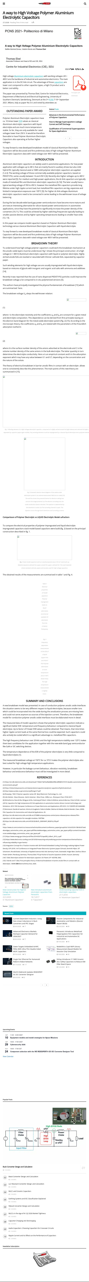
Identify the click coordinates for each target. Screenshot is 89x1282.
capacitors (58, 82)
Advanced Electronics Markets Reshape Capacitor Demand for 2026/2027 (25, 933)
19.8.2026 (61, 942)
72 (25, 954)
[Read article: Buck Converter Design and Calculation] (44, 1134)
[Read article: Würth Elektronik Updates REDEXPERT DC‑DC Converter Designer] (7, 974)
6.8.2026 (17, 977)
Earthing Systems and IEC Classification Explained (27, 1199)
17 (25, 926)
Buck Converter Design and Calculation (17, 1167)
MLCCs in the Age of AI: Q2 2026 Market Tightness (27, 1213)
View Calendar (8, 1056)
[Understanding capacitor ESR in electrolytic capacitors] (72, 881)
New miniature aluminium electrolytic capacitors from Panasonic (41, 892)
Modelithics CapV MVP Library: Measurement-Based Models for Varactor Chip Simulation (69, 949)
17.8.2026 (17, 965)
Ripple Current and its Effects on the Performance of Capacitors (32, 1235)
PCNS (51, 99)
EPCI (11, 906)
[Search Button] (85, 3)
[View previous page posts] (65, 138)
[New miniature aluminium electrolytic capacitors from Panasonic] (44, 881)
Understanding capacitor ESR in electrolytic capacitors (71, 891)
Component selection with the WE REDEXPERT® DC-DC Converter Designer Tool (42, 1051)
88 (68, 926)
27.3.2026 (6, 22)
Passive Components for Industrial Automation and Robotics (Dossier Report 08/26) (70, 921)
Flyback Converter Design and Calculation (24, 1206)
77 (25, 939)
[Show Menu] (4, 3)
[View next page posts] (70, 138)
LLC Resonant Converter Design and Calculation (26, 1184)
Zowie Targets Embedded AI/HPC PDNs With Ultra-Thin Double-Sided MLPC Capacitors (27, 949)
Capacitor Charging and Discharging (22, 1221)
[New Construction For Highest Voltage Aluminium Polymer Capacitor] (16, 881)
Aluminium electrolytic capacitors (28, 76)
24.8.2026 (17, 926)
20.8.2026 (61, 926)
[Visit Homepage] (44, 3)
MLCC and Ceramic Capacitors (20, 1191)
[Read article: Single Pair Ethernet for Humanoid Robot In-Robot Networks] (7, 961)
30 (68, 954)
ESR (20, 121)
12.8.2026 (61, 967)
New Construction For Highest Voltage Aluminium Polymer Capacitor (14, 892)
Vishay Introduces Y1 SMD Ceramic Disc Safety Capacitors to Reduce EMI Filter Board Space (71, 961)
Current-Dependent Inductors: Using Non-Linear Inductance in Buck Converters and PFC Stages (27, 921)
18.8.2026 (61, 954)
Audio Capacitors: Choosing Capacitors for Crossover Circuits (31, 1228)
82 (24, 977)
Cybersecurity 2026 (17, 1044)
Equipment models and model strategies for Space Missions (34, 1037)
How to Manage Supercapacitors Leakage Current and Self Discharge (65, 123)
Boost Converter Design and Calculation (23, 1176)
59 (68, 942)
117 (25, 965)
